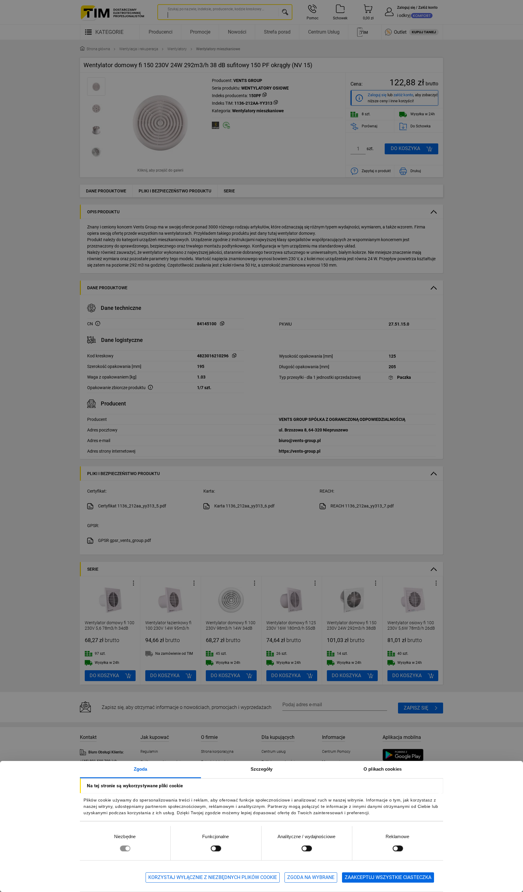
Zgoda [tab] (140, 769)
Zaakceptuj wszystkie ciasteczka (388, 877)
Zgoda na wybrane (310, 877)
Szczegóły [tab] (262, 769)
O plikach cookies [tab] (382, 769)
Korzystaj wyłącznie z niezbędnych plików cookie (212, 877)
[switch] (216, 848)
